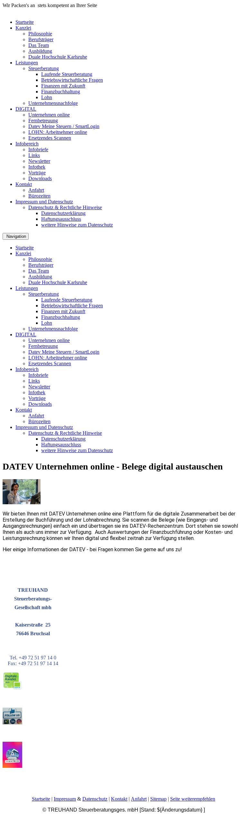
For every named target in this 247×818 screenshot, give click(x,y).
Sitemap (158, 799)
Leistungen (26, 62)
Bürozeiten (39, 196)
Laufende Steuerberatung (66, 74)
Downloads (40, 178)
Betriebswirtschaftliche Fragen (72, 80)
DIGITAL (25, 109)
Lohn (46, 97)
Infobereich (27, 143)
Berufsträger (40, 39)
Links (34, 155)
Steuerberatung (43, 68)
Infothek (36, 167)
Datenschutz (94, 799)
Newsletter (39, 161)
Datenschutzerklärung (63, 213)
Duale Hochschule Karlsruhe (57, 57)
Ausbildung (40, 51)
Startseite (24, 22)
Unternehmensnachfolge (53, 103)
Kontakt (23, 184)
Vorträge (37, 172)
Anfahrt (36, 190)
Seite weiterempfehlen (192, 799)
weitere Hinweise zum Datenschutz (77, 225)
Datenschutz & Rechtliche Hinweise (65, 207)
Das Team (38, 45)
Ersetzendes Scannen (49, 138)
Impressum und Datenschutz (44, 201)
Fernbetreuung (43, 120)
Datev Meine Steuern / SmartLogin (63, 126)
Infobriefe (38, 149)
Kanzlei (23, 28)
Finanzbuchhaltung (60, 91)
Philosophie (40, 33)
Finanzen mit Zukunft (63, 85)
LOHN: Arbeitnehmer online (57, 132)
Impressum (65, 799)
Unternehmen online (49, 114)
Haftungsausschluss (61, 219)
